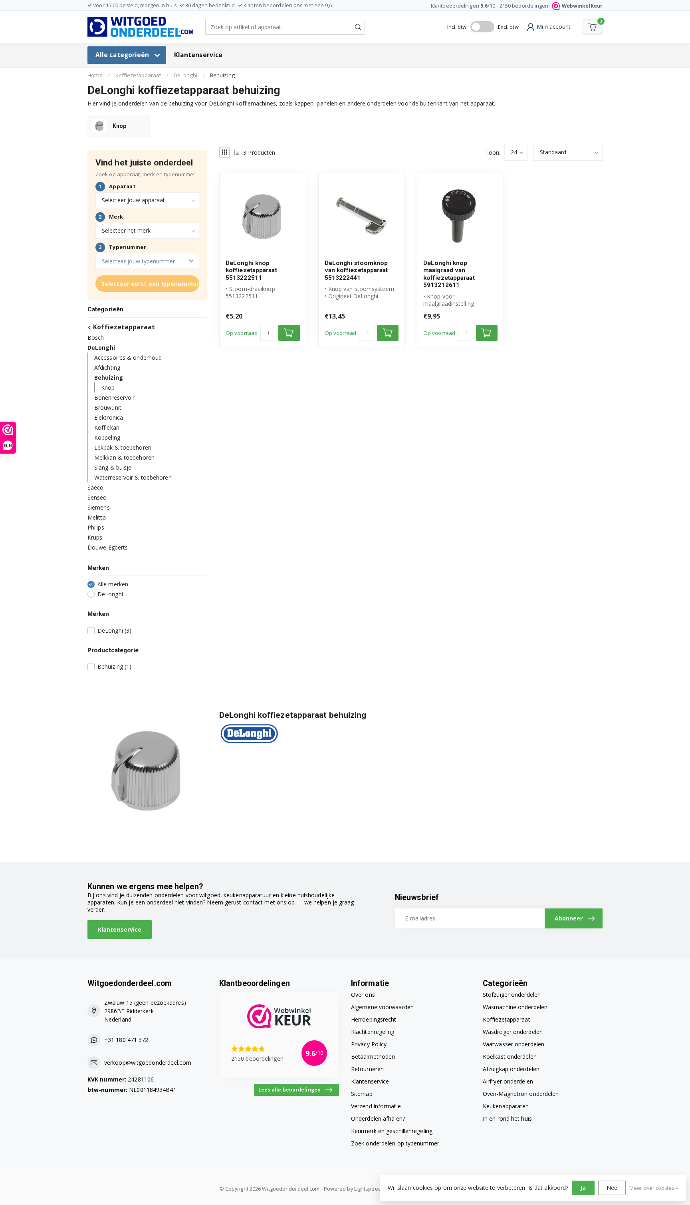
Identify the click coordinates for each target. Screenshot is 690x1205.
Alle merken (112, 584)
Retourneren (367, 1069)
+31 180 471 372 (126, 1040)
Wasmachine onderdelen (515, 1007)
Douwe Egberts (107, 547)
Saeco (95, 487)
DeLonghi (186, 75)
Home (95, 75)
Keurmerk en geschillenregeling (391, 1131)
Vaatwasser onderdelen (513, 1044)
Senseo (97, 497)
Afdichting (107, 367)
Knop (108, 387)
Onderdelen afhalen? (378, 1118)
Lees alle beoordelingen (289, 1089)
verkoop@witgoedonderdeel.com (147, 1062)
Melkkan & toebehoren (124, 457)
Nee (612, 1187)
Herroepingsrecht (374, 1019)
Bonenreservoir (114, 397)
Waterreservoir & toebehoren (133, 477)
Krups (95, 537)
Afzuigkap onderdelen (511, 1069)
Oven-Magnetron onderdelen (521, 1093)
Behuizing (222, 75)
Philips (95, 527)
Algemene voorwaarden (382, 1007)
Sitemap (362, 1093)
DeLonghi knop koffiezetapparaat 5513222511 (251, 270)
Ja (583, 1187)
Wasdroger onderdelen (513, 1032)
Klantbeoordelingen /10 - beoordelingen (517, 5)
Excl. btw (508, 26)
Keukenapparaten (506, 1106)
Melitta (96, 517)
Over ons (363, 994)
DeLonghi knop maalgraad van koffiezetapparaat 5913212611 (449, 274)
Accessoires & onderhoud (128, 357)
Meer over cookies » (653, 1188)
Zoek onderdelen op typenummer (395, 1143)
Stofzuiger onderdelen (512, 994)
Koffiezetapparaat (138, 75)
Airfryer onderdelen (508, 1081)
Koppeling (107, 437)
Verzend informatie (376, 1106)
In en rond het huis (507, 1118)
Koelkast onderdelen (510, 1056)
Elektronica (108, 417)
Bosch (95, 337)
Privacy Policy (369, 1044)
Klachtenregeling (373, 1032)
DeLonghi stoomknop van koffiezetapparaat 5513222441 (356, 270)
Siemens (98, 507)
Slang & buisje (112, 467)
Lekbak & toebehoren (122, 447)
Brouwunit (107, 407)
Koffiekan (106, 427)
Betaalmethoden (373, 1056)
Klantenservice (198, 55)
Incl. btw (457, 26)
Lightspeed (367, 1188)
